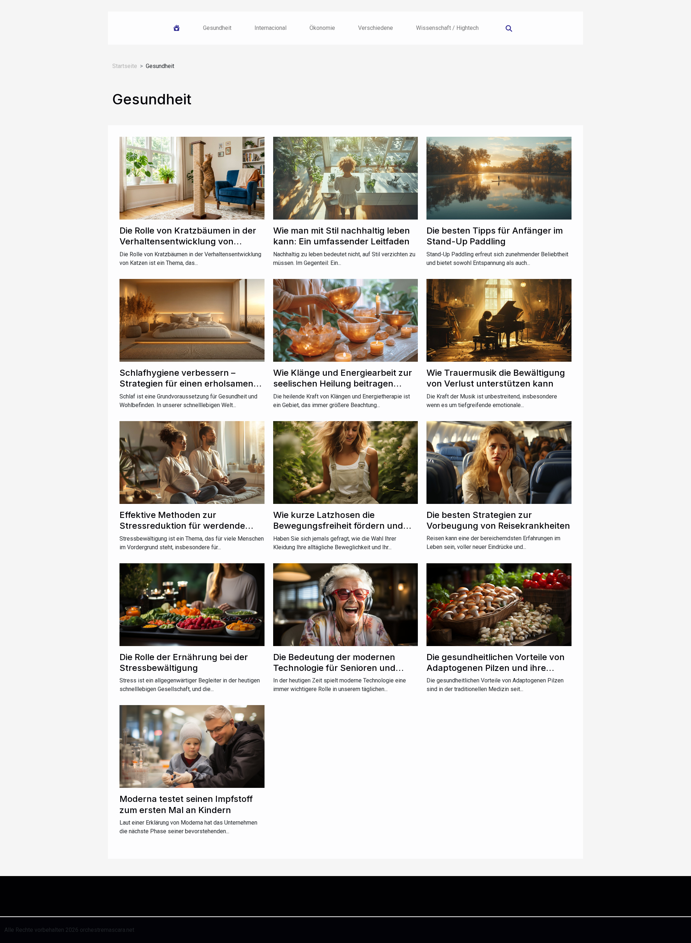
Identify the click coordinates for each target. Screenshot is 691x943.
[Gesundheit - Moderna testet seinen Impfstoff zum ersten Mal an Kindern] (192, 746)
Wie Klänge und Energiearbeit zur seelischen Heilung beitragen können (342, 383)
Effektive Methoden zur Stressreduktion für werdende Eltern (182, 526)
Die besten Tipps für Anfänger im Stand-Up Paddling (494, 236)
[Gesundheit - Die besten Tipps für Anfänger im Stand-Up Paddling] (499, 177)
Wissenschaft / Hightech (447, 27)
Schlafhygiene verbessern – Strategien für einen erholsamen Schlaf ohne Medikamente (186, 383)
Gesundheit (217, 27)
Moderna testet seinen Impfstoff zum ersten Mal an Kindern (186, 804)
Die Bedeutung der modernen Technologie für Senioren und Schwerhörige (334, 668)
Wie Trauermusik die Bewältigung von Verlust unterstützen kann (495, 378)
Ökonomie (322, 27)
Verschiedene (375, 27)
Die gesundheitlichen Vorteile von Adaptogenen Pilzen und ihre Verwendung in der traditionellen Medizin (495, 673)
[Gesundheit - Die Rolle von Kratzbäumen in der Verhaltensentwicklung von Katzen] (192, 177)
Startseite (124, 66)
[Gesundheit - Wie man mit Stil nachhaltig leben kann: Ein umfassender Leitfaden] (345, 177)
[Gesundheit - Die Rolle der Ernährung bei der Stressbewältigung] (192, 604)
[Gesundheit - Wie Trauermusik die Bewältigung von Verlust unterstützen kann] (499, 319)
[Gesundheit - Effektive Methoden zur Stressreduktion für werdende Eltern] (192, 462)
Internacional (270, 27)
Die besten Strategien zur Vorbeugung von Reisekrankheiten (498, 520)
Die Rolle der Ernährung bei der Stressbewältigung (183, 662)
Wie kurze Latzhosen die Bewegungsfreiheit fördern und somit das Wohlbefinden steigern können (341, 531)
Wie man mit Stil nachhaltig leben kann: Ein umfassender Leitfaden (341, 236)
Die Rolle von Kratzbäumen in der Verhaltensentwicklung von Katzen (187, 241)
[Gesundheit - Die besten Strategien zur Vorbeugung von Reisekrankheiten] (499, 462)
